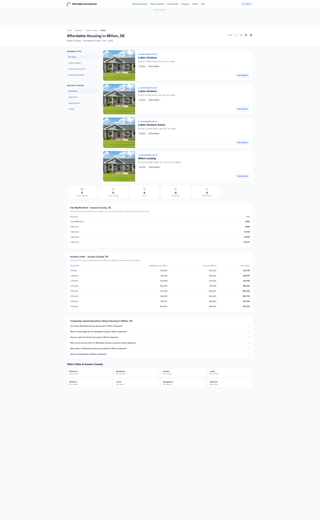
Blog (203, 4)
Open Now (72, 97)
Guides (195, 4)
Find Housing (172, 4)
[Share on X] (241, 35)
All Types (72, 57)
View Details (242, 75)
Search (248, 4)
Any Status (73, 91)
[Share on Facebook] (246, 35)
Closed (71, 109)
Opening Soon (74, 103)
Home (69, 30)
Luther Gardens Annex (151, 124)
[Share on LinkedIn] (251, 35)
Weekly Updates (157, 4)
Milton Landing (147, 158)
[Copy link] (236, 35)
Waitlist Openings (139, 4)
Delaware (78, 30)
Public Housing (74, 63)
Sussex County (91, 30)
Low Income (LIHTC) (76, 69)
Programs (185, 4)
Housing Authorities (76, 75)
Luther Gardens (147, 57)
